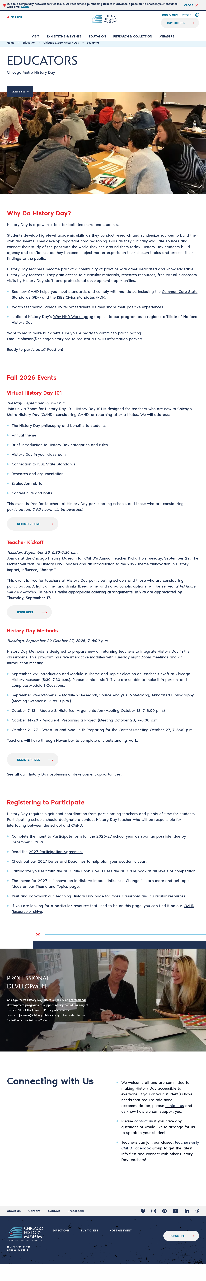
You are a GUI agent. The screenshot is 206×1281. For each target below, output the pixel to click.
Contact (54, 1210)
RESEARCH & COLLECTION (132, 36)
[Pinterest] (164, 1211)
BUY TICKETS (89, 1230)
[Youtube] (175, 1211)
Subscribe (177, 1236)
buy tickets (176, 23)
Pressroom (76, 1210)
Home (10, 42)
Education (97, 36)
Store (186, 15)
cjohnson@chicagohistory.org (44, 338)
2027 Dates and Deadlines (62, 861)
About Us (14, 1210)
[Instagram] (153, 1211)
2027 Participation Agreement (56, 851)
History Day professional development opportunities (74, 774)
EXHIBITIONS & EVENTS (64, 36)
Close (188, 5)
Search (16, 17)
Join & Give (170, 15)
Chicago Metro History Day (61, 42)
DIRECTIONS (61, 1230)
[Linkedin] (187, 1211)
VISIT (35, 36)
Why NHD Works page (73, 316)
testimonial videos (40, 307)
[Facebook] (143, 1211)
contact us (174, 1105)
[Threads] (197, 1211)
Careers (34, 1210)
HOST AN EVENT (121, 1230)
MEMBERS (166, 36)
